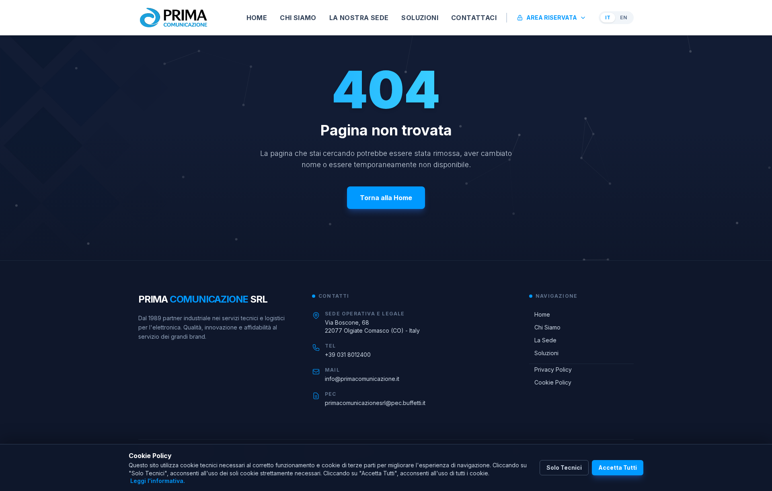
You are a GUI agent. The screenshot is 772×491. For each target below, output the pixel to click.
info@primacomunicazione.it (362, 378)
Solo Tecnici (564, 467)
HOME (256, 18)
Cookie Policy (550, 382)
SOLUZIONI (419, 18)
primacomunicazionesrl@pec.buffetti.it (375, 402)
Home (539, 314)
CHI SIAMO (298, 18)
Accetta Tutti (617, 467)
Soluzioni (543, 353)
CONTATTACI (474, 18)
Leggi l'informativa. (157, 480)
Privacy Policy (550, 369)
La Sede (542, 340)
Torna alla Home (386, 198)
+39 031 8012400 (348, 354)
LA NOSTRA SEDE (359, 18)
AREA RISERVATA (551, 17)
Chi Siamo (545, 327)
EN (623, 17)
